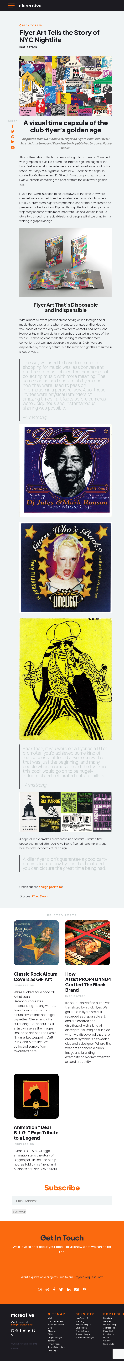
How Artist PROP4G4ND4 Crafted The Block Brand (88, 982)
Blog (50, 1327)
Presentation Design (85, 1337)
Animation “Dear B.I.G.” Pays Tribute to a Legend (36, 1132)
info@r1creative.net (22, 1324)
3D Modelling (109, 1327)
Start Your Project (55, 1321)
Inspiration (28, 47)
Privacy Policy (54, 1344)
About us (52, 1331)
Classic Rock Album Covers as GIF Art (35, 976)
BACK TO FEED (32, 25)
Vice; (35, 896)
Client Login (53, 1350)
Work (50, 1318)
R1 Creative (23, 1343)
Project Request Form (88, 1277)
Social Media (108, 1344)
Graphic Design (82, 1331)
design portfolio (50, 887)
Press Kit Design (83, 1334)
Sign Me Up (19, 1211)
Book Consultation (56, 1324)
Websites (107, 1321)
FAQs (50, 1334)
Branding (107, 1318)
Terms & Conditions (56, 1347)
